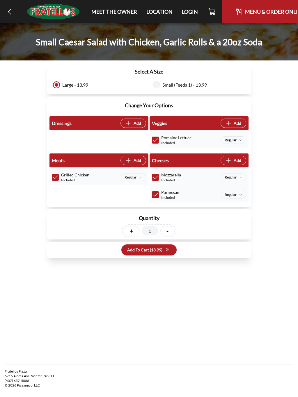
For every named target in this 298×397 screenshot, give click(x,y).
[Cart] (212, 11)
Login (190, 11)
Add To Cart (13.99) (144, 249)
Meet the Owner (114, 11)
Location (159, 11)
